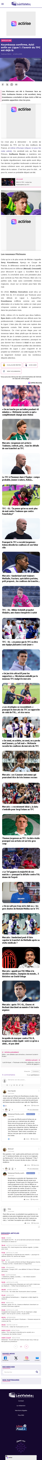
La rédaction (21, 1405)
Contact (21, 1401)
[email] (16, 85)
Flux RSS (21, 1415)
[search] (37, 1372)
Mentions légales (21, 1410)
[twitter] (7, 85)
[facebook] (2, 85)
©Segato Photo (37, 59)
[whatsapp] (11, 85)
